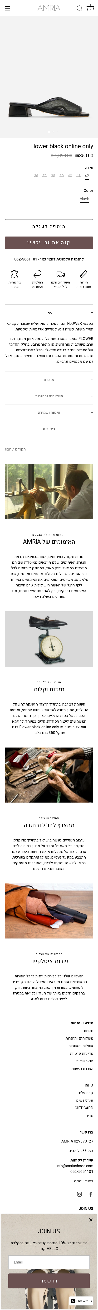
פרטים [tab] (49, 380)
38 (53, 176)
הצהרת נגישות (82, 1069)
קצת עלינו (85, 1093)
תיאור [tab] (49, 313)
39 (61, 176)
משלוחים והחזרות (79, 1038)
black (84, 199)
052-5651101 (81, 1172)
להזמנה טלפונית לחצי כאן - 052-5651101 (49, 259)
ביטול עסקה (83, 1181)
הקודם (20, 449)
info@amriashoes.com (75, 1166)
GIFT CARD (84, 1108)
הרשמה (49, 1280)
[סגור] (91, 1220)
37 (44, 176)
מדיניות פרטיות (81, 1053)
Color (88, 191)
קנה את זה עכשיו (49, 242)
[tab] (49, 346)
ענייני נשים (84, 1100)
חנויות (88, 1031)
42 (87, 176)
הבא (8, 449)
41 (78, 176)
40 (70, 176)
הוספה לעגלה (49, 226)
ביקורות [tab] (49, 429)
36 (36, 176)
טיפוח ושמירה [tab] (49, 412)
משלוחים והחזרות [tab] (49, 396)
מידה (89, 168)
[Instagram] (53, 1297)
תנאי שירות (84, 1061)
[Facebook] (44, 1297)
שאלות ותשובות (81, 1046)
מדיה (89, 1116)
